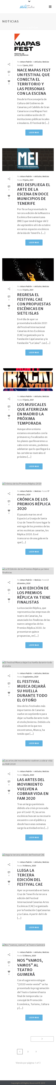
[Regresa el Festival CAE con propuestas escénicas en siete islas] (28, 269)
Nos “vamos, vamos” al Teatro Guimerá (30, 967)
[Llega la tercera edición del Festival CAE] (28, 855)
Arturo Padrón (26, 62)
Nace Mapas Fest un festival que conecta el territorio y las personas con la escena (34, 82)
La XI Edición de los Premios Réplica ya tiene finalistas (33, 595)
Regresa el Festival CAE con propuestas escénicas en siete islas (34, 304)
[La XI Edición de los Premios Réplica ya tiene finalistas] (28, 570)
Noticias (45, 62)
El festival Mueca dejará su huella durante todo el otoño (32, 691)
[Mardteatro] (28, 6)
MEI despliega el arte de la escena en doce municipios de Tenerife (33, 194)
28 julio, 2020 (28, 775)
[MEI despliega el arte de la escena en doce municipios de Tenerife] (28, 159)
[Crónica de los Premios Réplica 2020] (28, 484)
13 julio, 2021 (28, 290)
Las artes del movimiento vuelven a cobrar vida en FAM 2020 (33, 789)
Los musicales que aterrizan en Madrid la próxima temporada (32, 414)
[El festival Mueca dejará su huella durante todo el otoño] (28, 664)
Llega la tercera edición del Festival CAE (30, 877)
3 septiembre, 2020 (30, 677)
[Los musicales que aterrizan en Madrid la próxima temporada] (28, 379)
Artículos (38, 62)
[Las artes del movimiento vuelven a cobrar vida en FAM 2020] (28, 762)
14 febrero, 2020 (29, 866)
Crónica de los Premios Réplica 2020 (34, 504)
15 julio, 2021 (28, 180)
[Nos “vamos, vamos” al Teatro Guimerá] (28, 945)
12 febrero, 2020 (29, 956)
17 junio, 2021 (28, 400)
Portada (22, 28)
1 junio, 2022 (28, 65)
